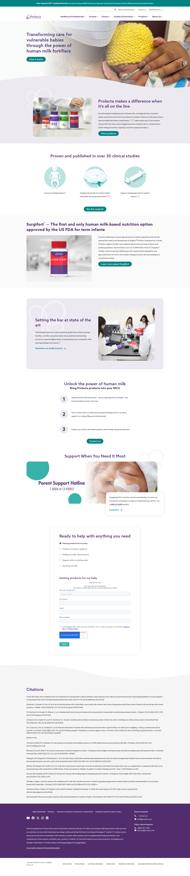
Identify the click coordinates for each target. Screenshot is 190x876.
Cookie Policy (80, 842)
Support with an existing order (75, 560)
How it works (36, 59)
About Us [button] (156, 16)
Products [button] (142, 16)
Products (51, 812)
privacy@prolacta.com (145, 830)
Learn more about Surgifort (115, 264)
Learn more (114, 510)
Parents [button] (92, 16)
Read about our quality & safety (49, 348)
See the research (95, 209)
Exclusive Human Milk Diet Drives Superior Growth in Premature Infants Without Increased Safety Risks (95, 3)
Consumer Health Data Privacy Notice (151, 864)
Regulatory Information (126, 864)
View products (108, 133)
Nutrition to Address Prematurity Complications (75, 812)
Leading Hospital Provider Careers (108, 812)
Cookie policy (110, 864)
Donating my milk (69, 566)
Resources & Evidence (126, 9)
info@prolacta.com (144, 819)
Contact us (142, 9)
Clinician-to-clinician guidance (74, 549)
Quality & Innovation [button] (123, 16)
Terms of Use (67, 864)
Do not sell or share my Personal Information (43, 848)
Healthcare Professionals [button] (72, 16)
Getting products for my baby (75, 543)
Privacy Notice (66, 842)
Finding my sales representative (75, 555)
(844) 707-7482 (144, 828)
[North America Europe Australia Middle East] (156, 10)
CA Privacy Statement (95, 864)
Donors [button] (105, 16)
